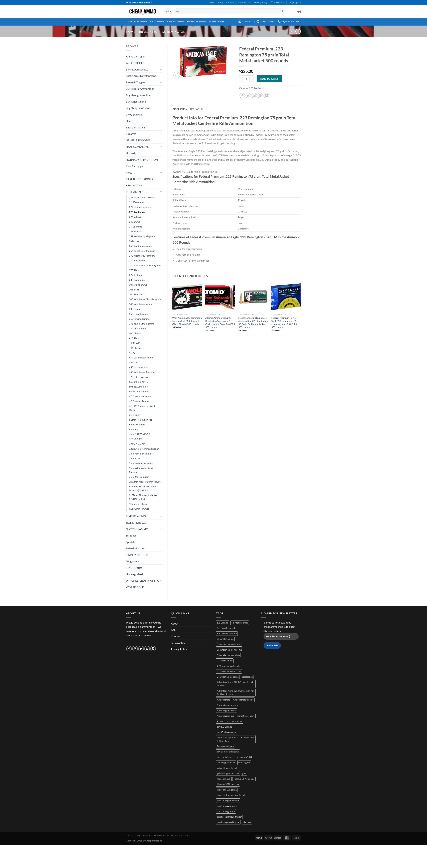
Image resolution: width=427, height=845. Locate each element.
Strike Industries (135, 548)
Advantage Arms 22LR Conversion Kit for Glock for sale (235, 692)
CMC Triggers (134, 114)
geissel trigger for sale (227, 768)
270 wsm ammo (225, 660)
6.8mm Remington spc (140, 419)
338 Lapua (134, 309)
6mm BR (133, 429)
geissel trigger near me (228, 773)
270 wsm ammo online (228, 676)
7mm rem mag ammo (140, 453)
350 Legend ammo (138, 314)
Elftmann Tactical (135, 127)
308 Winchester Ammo (141, 304)
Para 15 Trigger (134, 166)
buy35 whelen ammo (227, 732)
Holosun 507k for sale (244, 779)
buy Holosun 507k (243, 757)
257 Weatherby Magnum (142, 236)
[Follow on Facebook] (129, 648)
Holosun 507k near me (228, 784)
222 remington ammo (140, 207)
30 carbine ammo (138, 284)
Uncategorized (134, 574)
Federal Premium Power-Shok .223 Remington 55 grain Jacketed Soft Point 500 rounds (284, 322)
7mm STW (134, 458)
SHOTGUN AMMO (196, 21)
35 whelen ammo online (228, 655)
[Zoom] (176, 75)
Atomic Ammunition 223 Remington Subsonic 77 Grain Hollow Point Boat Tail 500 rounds (220, 322)
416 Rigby (134, 338)
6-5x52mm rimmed (139, 391)
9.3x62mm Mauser (138, 503)
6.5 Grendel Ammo (139, 401)
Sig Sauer (131, 535)
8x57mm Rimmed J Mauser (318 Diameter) (143, 497)
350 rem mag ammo (139, 318)
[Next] (300, 310)
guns (244, 773)
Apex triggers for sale (243, 699)
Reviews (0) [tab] (196, 109)
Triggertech (132, 561)
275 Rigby (134, 270)
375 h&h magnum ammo (141, 323)
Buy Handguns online (138, 95)
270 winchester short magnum (145, 265)
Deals (129, 120)
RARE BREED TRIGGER (139, 179)
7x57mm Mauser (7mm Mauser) (145, 481)
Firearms (131, 133)
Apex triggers (223, 699)
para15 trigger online (227, 806)
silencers (247, 822)
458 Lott (133, 362)
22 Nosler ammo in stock (142, 197)
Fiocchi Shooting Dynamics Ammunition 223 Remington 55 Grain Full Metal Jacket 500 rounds (253, 322)
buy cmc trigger (224, 757)
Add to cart (269, 78)
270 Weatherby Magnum (142, 255)
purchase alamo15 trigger (229, 816)
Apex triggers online (226, 710)
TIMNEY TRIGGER (137, 554)
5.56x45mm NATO (138, 381)
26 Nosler (134, 241)
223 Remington (173, 31)
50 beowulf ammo (138, 386)
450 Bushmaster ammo (141, 357)
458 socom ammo (138, 367)
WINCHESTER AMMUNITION (143, 580)
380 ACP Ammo (137, 328)
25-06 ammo (135, 226)
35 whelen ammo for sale (229, 644)
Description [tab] (179, 109)
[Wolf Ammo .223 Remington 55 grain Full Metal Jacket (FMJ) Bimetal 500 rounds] (187, 297)
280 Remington (137, 279)
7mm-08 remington (139, 476)
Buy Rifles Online (136, 101)
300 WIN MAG (136, 294)
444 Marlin (135, 347)
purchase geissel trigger (228, 822)
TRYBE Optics (134, 567)
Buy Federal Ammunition (140, 88)
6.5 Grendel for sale (226, 628)
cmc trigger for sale (226, 762)
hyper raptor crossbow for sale (231, 795)
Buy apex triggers (225, 746)
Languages (294, 2)
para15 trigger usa (226, 811)
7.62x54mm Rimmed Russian (144, 448)
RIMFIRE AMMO (175, 21)
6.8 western (135, 414)
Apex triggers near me (227, 705)
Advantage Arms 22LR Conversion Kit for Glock (235, 684)
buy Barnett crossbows (228, 751)
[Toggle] (161, 69)
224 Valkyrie (135, 216)
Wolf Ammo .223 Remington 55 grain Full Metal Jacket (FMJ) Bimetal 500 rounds (187, 320)
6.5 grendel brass (239, 622)
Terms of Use (244, 2)
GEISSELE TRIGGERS (138, 140)
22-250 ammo (136, 202)
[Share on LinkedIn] (266, 95)
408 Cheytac (135, 333)
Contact (230, 2)
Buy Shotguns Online (138, 108)
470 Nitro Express (138, 376)
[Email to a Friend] (254, 95)
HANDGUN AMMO (137, 21)
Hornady (131, 153)
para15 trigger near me (228, 800)
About (212, 2)
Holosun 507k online (227, 789)
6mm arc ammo (137, 424)
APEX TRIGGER (135, 62)
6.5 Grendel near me (227, 633)
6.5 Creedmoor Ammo (140, 396)
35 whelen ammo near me (229, 649)
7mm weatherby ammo (141, 463)
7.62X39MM (135, 439)
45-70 (132, 352)
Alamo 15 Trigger (135, 56)
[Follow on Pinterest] (153, 648)
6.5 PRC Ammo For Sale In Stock (142, 408)
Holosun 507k (224, 779)
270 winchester (137, 260)
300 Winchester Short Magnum (145, 299)
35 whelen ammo (225, 639)
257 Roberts (135, 231)
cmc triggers (244, 762)
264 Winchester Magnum (142, 250)
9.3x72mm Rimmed (139, 508)
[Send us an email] (147, 648)
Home (130, 31)
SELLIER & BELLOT (136, 522)
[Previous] (172, 310)
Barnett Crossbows (137, 69)
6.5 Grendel (222, 622)
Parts (129, 172)
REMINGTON (134, 185)
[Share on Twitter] (248, 95)
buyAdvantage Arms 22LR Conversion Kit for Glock (235, 739)
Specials (130, 542)
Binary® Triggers (135, 82)
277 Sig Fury (135, 275)
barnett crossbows (246, 716)
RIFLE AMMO (157, 21)
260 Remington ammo (140, 246)
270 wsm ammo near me (229, 671)
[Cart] (299, 11)
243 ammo (134, 221)
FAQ (220, 2)
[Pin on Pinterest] (260, 95)
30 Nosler (134, 289)
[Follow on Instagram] (135, 648)
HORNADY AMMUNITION (142, 159)
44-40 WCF (135, 343)
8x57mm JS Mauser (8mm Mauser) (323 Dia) (142, 488)
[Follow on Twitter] (141, 648)
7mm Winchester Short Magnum (141, 470)
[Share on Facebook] (242, 95)
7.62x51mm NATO (138, 443)
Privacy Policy (260, 2)
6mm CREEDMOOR (139, 434)
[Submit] (282, 11)
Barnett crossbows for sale (229, 721)
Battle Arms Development (141, 75)
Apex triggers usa (225, 716)
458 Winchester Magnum (142, 372)
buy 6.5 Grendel (224, 726)
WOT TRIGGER (135, 587)
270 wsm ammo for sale (228, 666)
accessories (247, 676)
